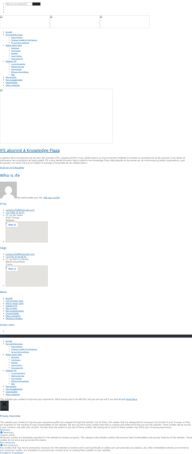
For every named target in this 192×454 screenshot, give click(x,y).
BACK (3, 336)
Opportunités (12, 82)
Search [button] (36, 4)
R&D (13, 75)
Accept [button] (122, 399)
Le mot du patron (18, 64)
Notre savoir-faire (14, 45)
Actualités (19, 167)
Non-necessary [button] (7, 442)
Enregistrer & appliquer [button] (12, 452)
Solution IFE (11, 61)
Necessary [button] (5, 430)
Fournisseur (16, 51)
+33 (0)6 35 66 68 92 (16, 256)
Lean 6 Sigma (16, 56)
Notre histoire (16, 37)
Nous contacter (13, 85)
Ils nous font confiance (20, 43)
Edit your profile (51, 197)
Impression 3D (17, 59)
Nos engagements (14, 80)
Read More (131, 399)
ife (1, 167)
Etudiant (14, 53)
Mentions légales (14, 318)
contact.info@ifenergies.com (20, 210)
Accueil (9, 32)
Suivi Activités (16, 69)
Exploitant (15, 48)
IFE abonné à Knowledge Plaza (30, 150)
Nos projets (11, 77)
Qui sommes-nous (14, 34)
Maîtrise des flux (17, 67)
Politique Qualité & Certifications (24, 40)
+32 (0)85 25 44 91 (15, 212)
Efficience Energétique (20, 72)
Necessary (8, 432)
